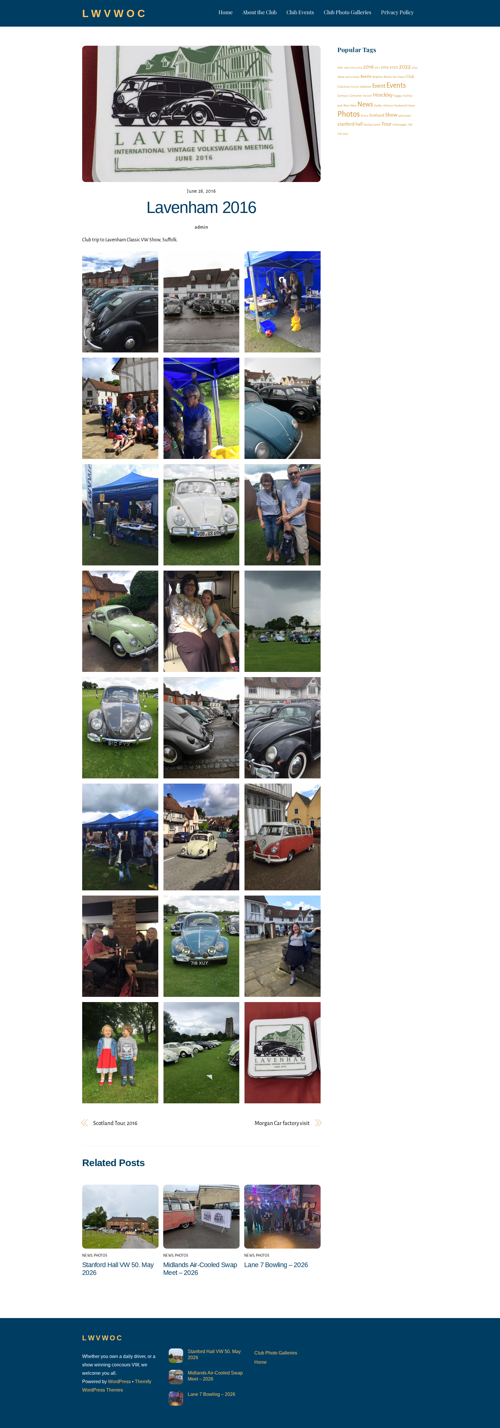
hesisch (367, 95)
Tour (386, 124)
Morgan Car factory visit (282, 1123)
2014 (359, 67)
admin (201, 227)
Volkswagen (399, 124)
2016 (368, 67)
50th (340, 67)
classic (401, 76)
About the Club (259, 12)
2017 (377, 67)
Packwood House (404, 105)
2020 (393, 67)
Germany (343, 95)
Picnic (364, 115)
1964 (346, 67)
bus (395, 76)
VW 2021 (342, 133)
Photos (100, 1256)
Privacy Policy (397, 12)
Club (410, 76)
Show (391, 115)
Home (225, 12)
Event (378, 86)
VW (410, 124)
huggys (398, 95)
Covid (355, 86)
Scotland (376, 115)
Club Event (343, 86)
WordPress (119, 1381)
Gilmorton (356, 95)
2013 (353, 67)
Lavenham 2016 (201, 207)
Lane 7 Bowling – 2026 (276, 1265)
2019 (385, 67)
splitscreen (404, 115)
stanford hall (350, 124)
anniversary (352, 76)
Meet (353, 105)
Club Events (300, 12)
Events (396, 85)
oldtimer (388, 105)
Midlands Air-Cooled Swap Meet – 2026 (215, 1375)
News (87, 1256)
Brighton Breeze (382, 76)
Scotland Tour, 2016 (115, 1123)
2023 (415, 67)
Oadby (378, 105)
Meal (346, 105)
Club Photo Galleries (347, 12)
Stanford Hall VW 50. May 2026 (214, 1354)
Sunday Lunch (371, 124)
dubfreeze (365, 86)
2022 (405, 67)
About (340, 76)
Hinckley (383, 95)
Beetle (366, 76)
